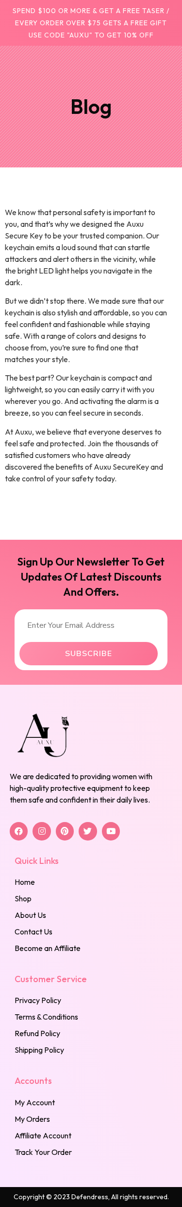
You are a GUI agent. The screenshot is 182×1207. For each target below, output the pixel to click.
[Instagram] (41, 831)
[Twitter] (88, 831)
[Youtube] (111, 831)
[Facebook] (19, 831)
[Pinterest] (65, 831)
